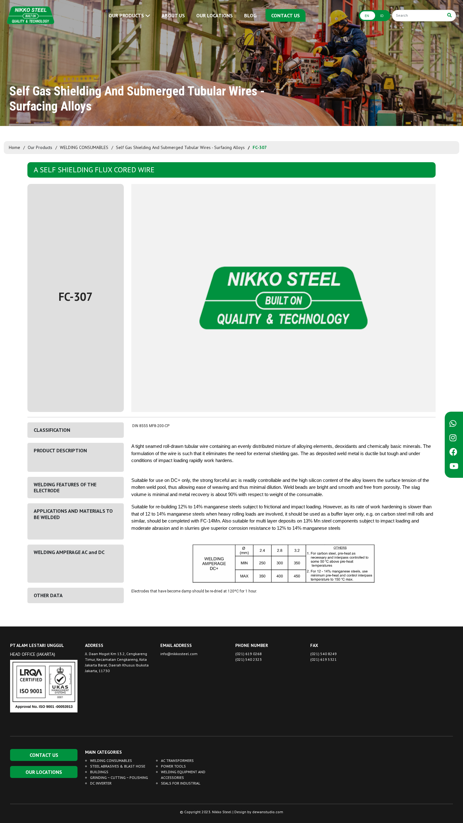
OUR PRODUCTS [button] (127, 15)
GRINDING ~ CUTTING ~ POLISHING (119, 777)
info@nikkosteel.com (178, 653)
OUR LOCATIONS (214, 15)
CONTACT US (285, 15)
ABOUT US (173, 15)
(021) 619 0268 (248, 653)
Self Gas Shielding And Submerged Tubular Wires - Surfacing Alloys (180, 147)
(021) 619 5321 (323, 659)
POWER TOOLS (173, 766)
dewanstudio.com (267, 811)
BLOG (250, 15)
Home (14, 147)
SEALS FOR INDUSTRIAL (180, 783)
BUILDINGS (99, 771)
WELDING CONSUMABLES (84, 147)
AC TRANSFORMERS (177, 760)
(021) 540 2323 (248, 659)
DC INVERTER (100, 783)
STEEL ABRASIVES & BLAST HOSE (117, 766)
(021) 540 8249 (323, 653)
